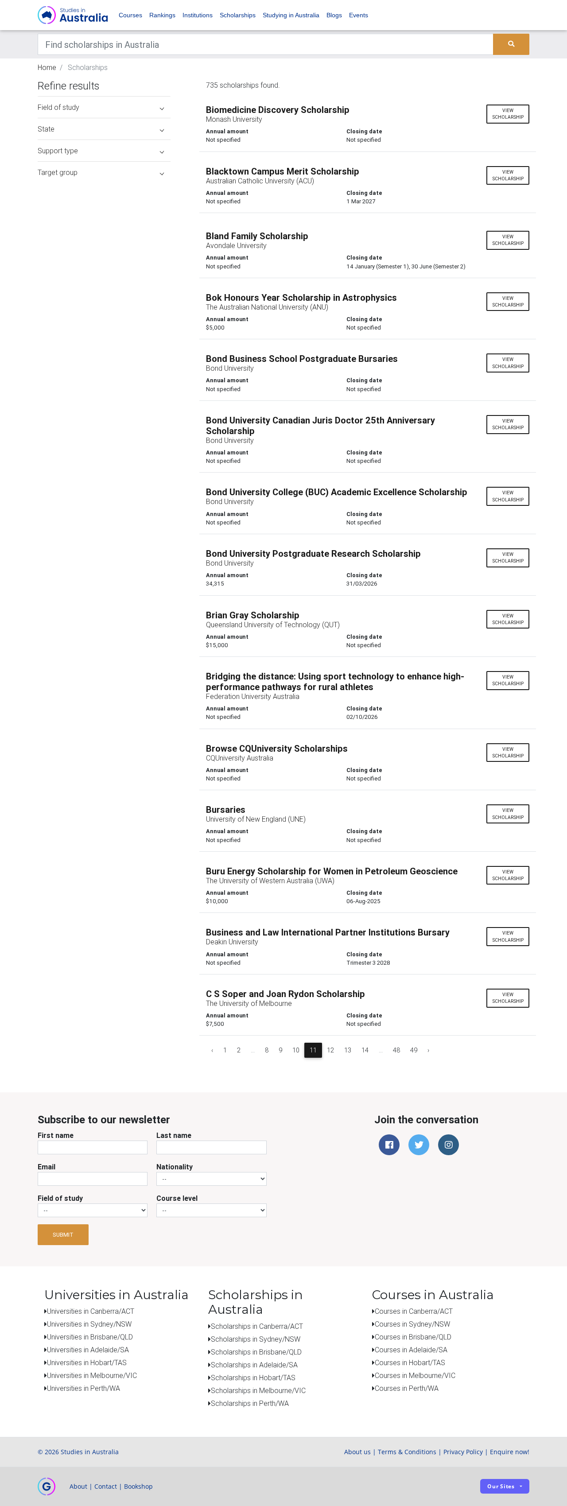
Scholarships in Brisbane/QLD (256, 1351)
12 (330, 1050)
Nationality (174, 1166)
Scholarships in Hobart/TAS (253, 1377)
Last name (173, 1135)
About (78, 1486)
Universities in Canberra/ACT (90, 1311)
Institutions (198, 15)
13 (347, 1050)
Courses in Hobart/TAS (410, 1362)
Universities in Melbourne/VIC (92, 1375)
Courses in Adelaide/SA (411, 1349)
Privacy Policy (463, 1452)
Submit (63, 1234)
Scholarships (238, 15)
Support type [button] (58, 150)
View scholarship (508, 114)
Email (46, 1166)
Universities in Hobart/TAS (87, 1362)
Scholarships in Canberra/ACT (257, 1326)
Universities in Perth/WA (83, 1388)
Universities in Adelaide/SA (88, 1349)
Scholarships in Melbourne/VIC (258, 1390)
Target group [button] (58, 172)
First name (56, 1135)
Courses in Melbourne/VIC (415, 1375)
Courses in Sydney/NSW (412, 1324)
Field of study (60, 1198)
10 (295, 1050)
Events (358, 15)
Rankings (162, 15)
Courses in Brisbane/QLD (413, 1336)
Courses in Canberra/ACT (414, 1311)
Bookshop (138, 1486)
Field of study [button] (58, 107)
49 (413, 1050)
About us (357, 1452)
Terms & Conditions (407, 1452)
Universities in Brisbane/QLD (90, 1336)
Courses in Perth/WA (407, 1388)
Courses (130, 15)
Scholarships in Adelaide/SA (254, 1364)
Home (47, 67)
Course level (177, 1198)
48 (396, 1050)
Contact (105, 1486)
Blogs (334, 15)
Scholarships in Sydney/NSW (255, 1339)
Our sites (501, 1486)
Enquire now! (509, 1452)
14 (365, 1050)
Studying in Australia (291, 15)
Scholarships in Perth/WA (250, 1403)
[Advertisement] (104, 238)
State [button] (46, 128)
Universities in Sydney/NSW (89, 1324)
